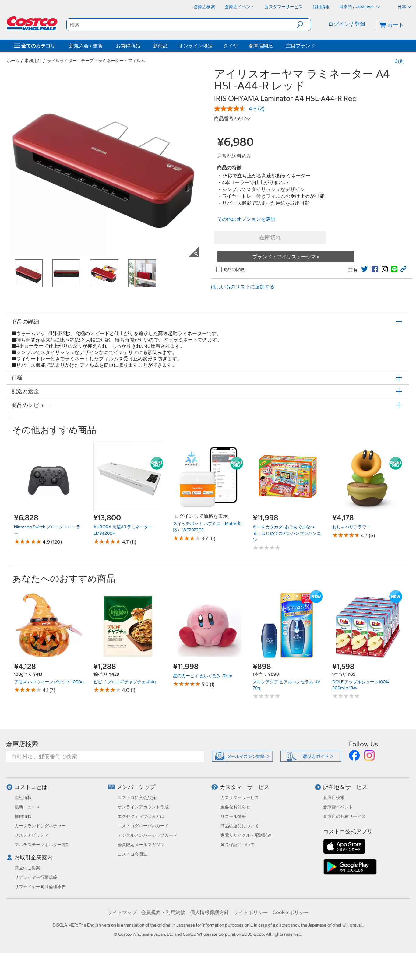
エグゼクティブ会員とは (141, 816)
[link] (364, 269)
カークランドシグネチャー (40, 826)
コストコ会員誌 (132, 854)
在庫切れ (270, 237)
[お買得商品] (141, 46)
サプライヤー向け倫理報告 (40, 886)
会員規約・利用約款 (163, 912)
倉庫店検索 (22, 744)
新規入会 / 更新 (86, 46)
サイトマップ (122, 912)
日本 (401, 6)
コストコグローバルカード (143, 826)
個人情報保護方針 (209, 912)
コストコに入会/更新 (137, 797)
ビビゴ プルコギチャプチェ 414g (124, 682)
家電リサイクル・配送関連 (246, 835)
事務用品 (33, 60)
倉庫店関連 (261, 46)
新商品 (160, 46)
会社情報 (23, 797)
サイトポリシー (251, 912)
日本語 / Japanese (357, 6)
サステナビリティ (32, 835)
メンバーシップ (136, 786)
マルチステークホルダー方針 (42, 844)
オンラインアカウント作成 (143, 807)
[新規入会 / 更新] (104, 46)
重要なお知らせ (235, 807)
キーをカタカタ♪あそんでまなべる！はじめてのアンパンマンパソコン (287, 533)
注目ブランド (300, 46)
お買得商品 (128, 46)
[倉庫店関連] (274, 46)
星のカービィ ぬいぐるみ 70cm (202, 675)
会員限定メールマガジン (141, 844)
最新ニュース (27, 807)
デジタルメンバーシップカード (147, 835)
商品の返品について (239, 826)
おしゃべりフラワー (351, 527)
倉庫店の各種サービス (344, 816)
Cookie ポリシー (291, 912)
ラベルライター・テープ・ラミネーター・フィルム (96, 60)
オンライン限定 (195, 46)
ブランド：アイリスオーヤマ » (285, 257)
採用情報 (23, 816)
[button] (304, 25)
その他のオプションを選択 (246, 219)
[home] (32, 23)
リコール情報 (233, 816)
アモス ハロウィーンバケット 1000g (48, 682)
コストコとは (30, 786)
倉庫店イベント (338, 807)
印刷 (399, 61)
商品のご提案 (27, 868)
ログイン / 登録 (346, 23)
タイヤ (230, 46)
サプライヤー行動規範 (36, 877)
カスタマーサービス (244, 786)
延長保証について (237, 844)
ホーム (13, 60)
